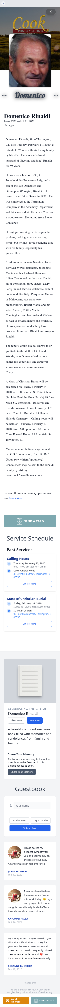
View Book (16, 720)
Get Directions (29, 583)
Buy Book (35, 720)
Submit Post (30, 828)
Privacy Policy (20, 992)
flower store (16, 498)
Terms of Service (39, 992)
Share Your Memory (22, 771)
